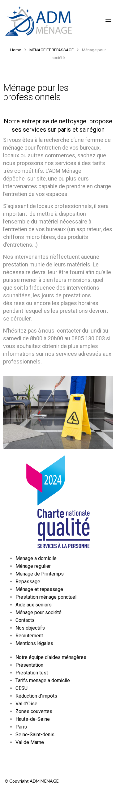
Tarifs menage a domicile (42, 680)
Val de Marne (29, 742)
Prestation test (31, 673)
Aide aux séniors (33, 605)
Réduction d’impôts (36, 696)
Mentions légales (34, 643)
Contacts (25, 620)
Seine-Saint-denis (34, 734)
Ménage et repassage (39, 589)
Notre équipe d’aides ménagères (50, 657)
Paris (21, 727)
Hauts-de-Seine (32, 719)
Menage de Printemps (39, 574)
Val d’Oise (26, 704)
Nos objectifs (30, 628)
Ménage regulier (33, 566)
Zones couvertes (33, 711)
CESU (21, 688)
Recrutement (29, 636)
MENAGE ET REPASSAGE (51, 50)
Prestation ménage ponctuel (45, 597)
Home (15, 50)
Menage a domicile (36, 558)
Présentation (29, 665)
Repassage (27, 581)
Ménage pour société (38, 612)
